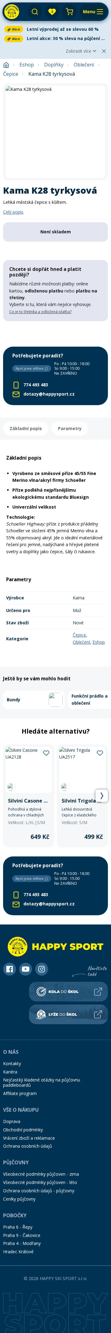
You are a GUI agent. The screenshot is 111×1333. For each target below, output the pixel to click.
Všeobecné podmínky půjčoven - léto (40, 1182)
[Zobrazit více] (55, 29)
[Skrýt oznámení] (104, 51)
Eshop (26, 65)
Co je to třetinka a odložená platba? (40, 311)
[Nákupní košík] (69, 11)
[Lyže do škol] (68, 1014)
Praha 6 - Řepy (17, 1227)
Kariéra (10, 1072)
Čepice (10, 74)
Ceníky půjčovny (19, 1199)
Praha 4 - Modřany (22, 1243)
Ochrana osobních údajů (27, 1146)
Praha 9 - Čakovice (21, 1235)
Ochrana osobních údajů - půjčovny (38, 1191)
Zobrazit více (78, 51)
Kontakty (12, 1063)
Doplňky (54, 65)
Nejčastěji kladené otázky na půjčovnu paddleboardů (41, 1082)
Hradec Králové (18, 1251)
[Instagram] (41, 969)
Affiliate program (20, 1093)
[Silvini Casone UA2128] (28, 796)
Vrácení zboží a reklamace (29, 1138)
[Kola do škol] (68, 991)
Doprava (11, 1121)
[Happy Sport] (11, 11)
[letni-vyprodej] (55, 333)
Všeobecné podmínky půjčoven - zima (41, 1174)
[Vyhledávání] (34, 11)
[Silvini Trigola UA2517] (82, 796)
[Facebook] (9, 969)
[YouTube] (25, 969)
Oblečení (84, 65)
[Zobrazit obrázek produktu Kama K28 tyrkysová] (55, 132)
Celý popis (13, 212)
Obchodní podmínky (23, 1130)
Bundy (13, 700)
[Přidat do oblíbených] (46, 753)
